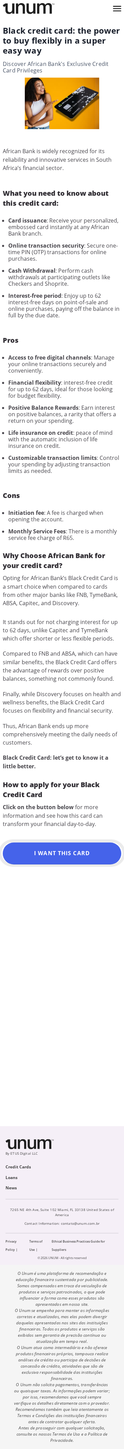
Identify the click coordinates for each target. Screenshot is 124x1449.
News (11, 1188)
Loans (12, 1177)
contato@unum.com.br (80, 1223)
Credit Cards (18, 1167)
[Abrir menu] (117, 8)
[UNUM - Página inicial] (28, 8)
